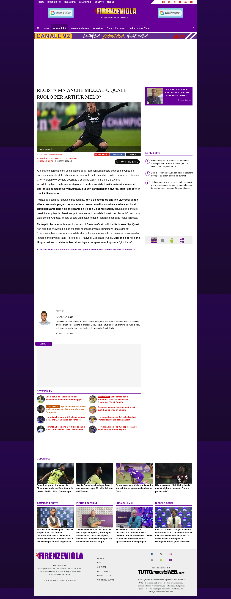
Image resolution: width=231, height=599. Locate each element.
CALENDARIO (85, 2)
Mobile (100, 559)
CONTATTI (99, 2)
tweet (132, 154)
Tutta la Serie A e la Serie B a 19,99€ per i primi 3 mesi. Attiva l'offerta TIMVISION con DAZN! (87, 249)
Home (41, 2)
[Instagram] (175, 2)
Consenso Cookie (105, 580)
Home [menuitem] (46, 28)
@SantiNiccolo (64, 161)
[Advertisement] (168, 368)
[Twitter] (169, 2)
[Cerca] (193, 28)
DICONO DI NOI (54, 2)
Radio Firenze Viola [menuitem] (139, 28)
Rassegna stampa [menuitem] (79, 28)
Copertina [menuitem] (98, 28)
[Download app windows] (191, 2)
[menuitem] (37, 28)
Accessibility (103, 571)
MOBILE (110, 2)
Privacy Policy (104, 576)
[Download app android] (185, 2)
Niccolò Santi (46, 161)
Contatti (101, 567)
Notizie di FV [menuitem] (59, 28)
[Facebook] (163, 2)
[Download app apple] (180, 2)
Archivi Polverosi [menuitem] (116, 28)
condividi (117, 154)
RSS (99, 563)
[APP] (154, 240)
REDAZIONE (70, 2)
